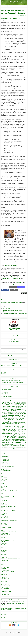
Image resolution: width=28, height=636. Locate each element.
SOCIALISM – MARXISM (5, 526)
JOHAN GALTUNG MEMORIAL (6, 455)
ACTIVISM (3, 483)
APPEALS (3, 509)
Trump (3, 442)
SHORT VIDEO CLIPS (5, 588)
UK (6, 442)
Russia (9, 437)
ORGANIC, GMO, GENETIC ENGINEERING (9, 536)
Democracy (4, 410)
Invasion (15, 423)
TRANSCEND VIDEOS (5, 457)
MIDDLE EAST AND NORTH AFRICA (8, 510)
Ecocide (24, 410)
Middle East (23, 428)
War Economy (14, 445)
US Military (10, 444)
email (12, 287)
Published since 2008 (14, 634)
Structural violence (12, 440)
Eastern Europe (18, 410)
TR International (4, 388)
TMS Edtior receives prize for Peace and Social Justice (11, 380)
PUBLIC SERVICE (4, 560)
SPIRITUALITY (3, 580)
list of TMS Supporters (12, 284)
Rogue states (4, 437)
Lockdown (8, 427)
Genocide (4, 416)
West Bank (5, 447)
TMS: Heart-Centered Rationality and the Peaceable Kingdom (11, 277)
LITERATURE (3, 563)
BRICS (7, 404)
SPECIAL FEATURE (4, 543)
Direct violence (11, 410)
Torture (24, 440)
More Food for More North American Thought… (18, 599)
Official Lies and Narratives (17, 432)
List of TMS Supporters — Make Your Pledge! (14, 329)
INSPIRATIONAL (4, 577)
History (23, 418)
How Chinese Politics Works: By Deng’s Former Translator (11, 365)
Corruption (12, 408)
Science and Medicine (21, 437)
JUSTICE (2, 489)
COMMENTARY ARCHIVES (6, 591)
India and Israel (6, 308)
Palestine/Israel (16, 433)
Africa (8, 402)
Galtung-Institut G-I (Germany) (6, 396)
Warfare (20, 445)
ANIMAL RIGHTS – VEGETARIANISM (8, 571)
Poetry (12, 435)
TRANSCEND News (4, 456)
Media (17, 428)
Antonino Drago (4, 608)
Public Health (10, 436)
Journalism (5, 426)
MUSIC (2, 564)
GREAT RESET (4, 550)
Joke (23, 425)
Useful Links (3, 614)
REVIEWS (3, 537)
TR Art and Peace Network (6, 389)
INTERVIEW (3, 548)
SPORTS (2, 575)
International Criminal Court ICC (18, 422)
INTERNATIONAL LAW (5, 513)
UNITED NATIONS (4, 517)
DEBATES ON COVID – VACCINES (7, 540)
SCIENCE (3, 541)
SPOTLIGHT (3, 507)
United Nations (18, 442)
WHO (16, 447)
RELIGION (3, 544)
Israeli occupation (17, 425)
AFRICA (2, 482)
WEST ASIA (3, 519)
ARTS (2, 547)
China (21, 404)
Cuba (14, 409)
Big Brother (23, 403)
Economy (10, 412)
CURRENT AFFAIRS (5, 567)
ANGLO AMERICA (4, 486)
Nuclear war (19, 430)
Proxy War (4, 436)
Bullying (11, 404)
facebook (5, 289)
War (3, 445)
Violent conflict (22, 444)
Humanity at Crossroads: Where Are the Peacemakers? (12, 310)
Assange (16, 403)
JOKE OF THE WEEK (5, 584)
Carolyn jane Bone (4, 599)
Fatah (24, 413)
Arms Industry (10, 403)
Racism (15, 436)
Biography (3, 404)
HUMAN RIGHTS (4, 477)
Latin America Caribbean (19, 426)
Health (12, 418)
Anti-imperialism (22, 402)
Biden (19, 403)
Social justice (7, 439)
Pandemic (23, 433)
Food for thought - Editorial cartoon (13, 415)
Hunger (13, 419)
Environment (19, 412)
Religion (19, 436)
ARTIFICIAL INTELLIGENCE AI (6, 521)
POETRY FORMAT (4, 581)
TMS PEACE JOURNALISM (6, 463)
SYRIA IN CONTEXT (4, 516)
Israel (21, 423)
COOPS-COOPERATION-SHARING (7, 467)
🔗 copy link (13, 289)
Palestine (9, 433)
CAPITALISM (3, 523)
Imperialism (19, 419)
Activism (4, 402)
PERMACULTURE (4, 557)
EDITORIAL (3, 453)
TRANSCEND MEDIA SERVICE (12, 1)
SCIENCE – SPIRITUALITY (6, 574)
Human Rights (7, 419)
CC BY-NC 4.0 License (23, 294)
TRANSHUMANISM (4, 546)
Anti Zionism (4, 403)
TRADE (2, 553)
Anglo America (14, 402)
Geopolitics (21, 416)
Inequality (12, 421)
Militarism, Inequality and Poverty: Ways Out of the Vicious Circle (15, 314)
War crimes (7, 445)
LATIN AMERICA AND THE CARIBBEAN (8, 506)
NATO (8, 430)
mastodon (22, 287)
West (24, 445)
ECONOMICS (3, 551)
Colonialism (18, 406)
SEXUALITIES (3, 568)
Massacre (13, 427)
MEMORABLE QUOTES (5, 484)
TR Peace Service (4, 392)
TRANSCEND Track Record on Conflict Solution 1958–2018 (12, 382)
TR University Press (4, 395)
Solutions (15, 265)
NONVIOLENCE (4, 469)
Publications (3, 373)
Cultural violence (20, 409)
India (24, 419)
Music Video (23, 429)
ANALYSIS (3, 476)
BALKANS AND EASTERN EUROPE (7, 496)
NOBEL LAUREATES (5, 465)
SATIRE (2, 538)
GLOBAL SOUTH (4, 504)
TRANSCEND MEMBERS (6, 470)
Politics (16, 435)
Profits (24, 435)
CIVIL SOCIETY (4, 565)
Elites (13, 412)
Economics (5, 412)
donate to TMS (19, 282)
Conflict (23, 406)
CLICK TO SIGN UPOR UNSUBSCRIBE (14, 342)
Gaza (23, 415)
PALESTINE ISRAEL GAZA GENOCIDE (8, 511)
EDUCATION (3, 499)
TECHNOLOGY (4, 479)
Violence (15, 444)
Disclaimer (3, 617)
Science (13, 437)
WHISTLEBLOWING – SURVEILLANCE (8, 531)
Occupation (8, 432)
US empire (4, 444)
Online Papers (3, 372)
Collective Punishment (10, 406)
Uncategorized (3, 590)
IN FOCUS (20, 15)
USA (24, 442)
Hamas (9, 418)
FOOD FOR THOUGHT (5, 578)
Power (21, 435)
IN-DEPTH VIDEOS (4, 587)
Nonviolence (13, 430)
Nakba (4, 430)
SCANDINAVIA (4, 514)
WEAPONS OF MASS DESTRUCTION (8, 472)
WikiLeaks (20, 447)
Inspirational (17, 421)
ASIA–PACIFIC (3, 492)
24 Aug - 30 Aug (14, 335)
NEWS (2, 487)
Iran (18, 423)
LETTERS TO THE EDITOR (6, 570)
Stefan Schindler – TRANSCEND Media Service (10, 18)
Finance (4, 415)
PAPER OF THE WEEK (5, 459)
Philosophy (9, 265)
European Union (15, 413)
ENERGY (2, 493)
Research (24, 436)
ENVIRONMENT (4, 524)
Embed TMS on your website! (14, 627)
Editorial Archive (4, 370)
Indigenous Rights (6, 421)
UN (12, 442)
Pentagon (8, 435)
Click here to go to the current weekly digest (11, 302)
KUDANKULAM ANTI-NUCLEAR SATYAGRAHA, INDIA (11, 558)
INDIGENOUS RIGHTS (5, 533)
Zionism (14, 448)
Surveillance (20, 440)
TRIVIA (2, 561)
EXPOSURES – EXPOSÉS (6, 527)
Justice (11, 426)
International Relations (7, 423)
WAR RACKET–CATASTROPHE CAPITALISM (9, 490)
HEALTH (2, 530)
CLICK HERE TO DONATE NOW (14, 322)
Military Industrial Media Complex (13, 429)
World (24, 447)
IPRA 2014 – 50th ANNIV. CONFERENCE (8, 592)
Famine (21, 413)
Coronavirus (6, 408)
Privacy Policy (3, 618)
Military (4, 429)
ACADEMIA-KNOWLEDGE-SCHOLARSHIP (9, 520)
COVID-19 (18, 408)
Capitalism (16, 404)
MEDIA (2, 503)
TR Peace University (5, 390)
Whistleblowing (11, 447)
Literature (4, 427)
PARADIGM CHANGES (5, 534)
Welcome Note (3, 375)
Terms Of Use (3, 616)
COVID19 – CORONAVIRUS (6, 573)
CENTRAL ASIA (4, 500)
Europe (9, 413)
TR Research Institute (5, 393)
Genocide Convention (12, 416)
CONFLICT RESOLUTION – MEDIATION (8, 466)
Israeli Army (10, 425)
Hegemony (18, 418)
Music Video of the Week (5, 594)
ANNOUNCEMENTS (5, 460)
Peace (5, 265)
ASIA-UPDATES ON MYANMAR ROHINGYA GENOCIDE (11, 494)
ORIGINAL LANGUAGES (5, 585)
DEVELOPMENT (4, 554)
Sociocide (13, 439)
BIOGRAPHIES (4, 462)
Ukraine (9, 442)
